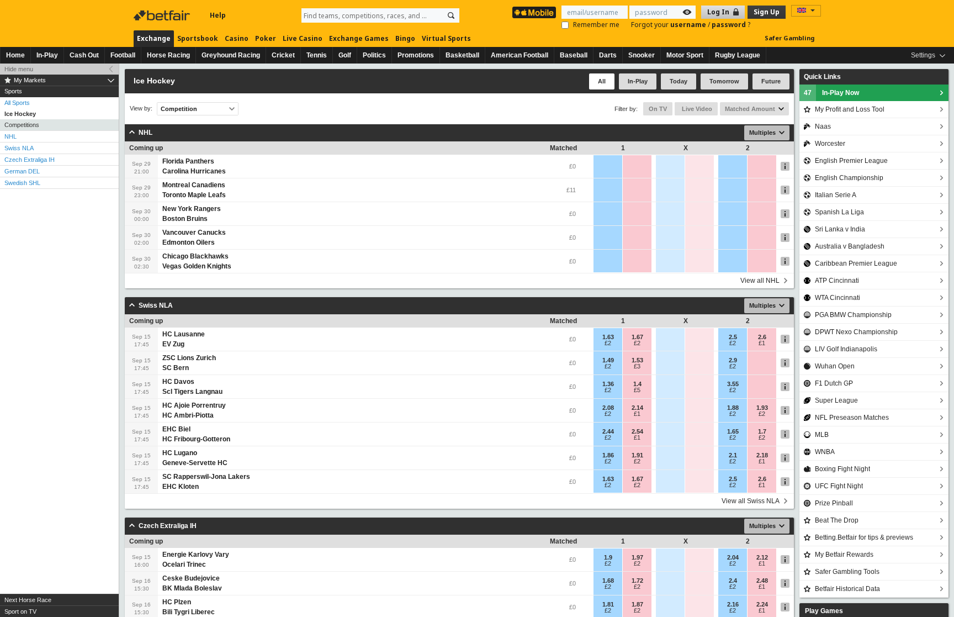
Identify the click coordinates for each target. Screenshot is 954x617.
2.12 (762, 557)
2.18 (762, 455)
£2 (608, 343)
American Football (519, 55)
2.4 (733, 580)
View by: (141, 109)
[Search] (451, 15)
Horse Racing (168, 55)
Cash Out (84, 55)
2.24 (762, 604)
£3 (637, 366)
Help (218, 15)
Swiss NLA (19, 148)
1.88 (733, 407)
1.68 (608, 580)
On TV (658, 109)
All (602, 81)
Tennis (316, 55)
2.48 (762, 580)
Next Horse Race (27, 600)
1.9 (608, 557)
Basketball (462, 55)
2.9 (733, 360)
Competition (179, 109)
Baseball (573, 55)
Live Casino (302, 38)
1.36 (608, 384)
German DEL (22, 171)
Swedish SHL (22, 183)
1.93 (762, 407)
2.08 (608, 407)
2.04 (733, 557)
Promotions (416, 55)
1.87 (637, 604)
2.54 (637, 431)
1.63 (608, 337)
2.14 (637, 407)
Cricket (283, 55)
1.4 (637, 384)
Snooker (641, 55)
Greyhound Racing (231, 55)
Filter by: (626, 109)
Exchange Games (359, 38)
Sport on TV (20, 611)
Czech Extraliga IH (29, 159)
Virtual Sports (446, 38)
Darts (608, 55)
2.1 (733, 455)
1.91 (637, 455)
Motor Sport (684, 55)
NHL (10, 136)
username (689, 24)
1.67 (637, 337)
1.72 (637, 580)
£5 (637, 390)
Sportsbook (197, 38)
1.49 (608, 360)
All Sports (17, 102)
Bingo (405, 38)
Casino (236, 38)
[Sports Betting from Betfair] (534, 12)
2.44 (608, 431)
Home (15, 55)
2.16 (733, 604)
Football (122, 55)
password (730, 24)
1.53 (637, 360)
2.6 (762, 337)
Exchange (154, 38)
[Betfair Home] (163, 15)
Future (771, 81)
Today (678, 81)
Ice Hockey (20, 113)
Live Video (696, 109)
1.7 (762, 431)
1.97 (637, 557)
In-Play (47, 55)
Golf (344, 55)
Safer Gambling (789, 38)
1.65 (733, 431)
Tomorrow (724, 81)
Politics (374, 55)
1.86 (608, 455)
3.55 (733, 384)
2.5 (733, 337)
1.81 (608, 604)
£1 (762, 343)
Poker (265, 38)
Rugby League (737, 55)
